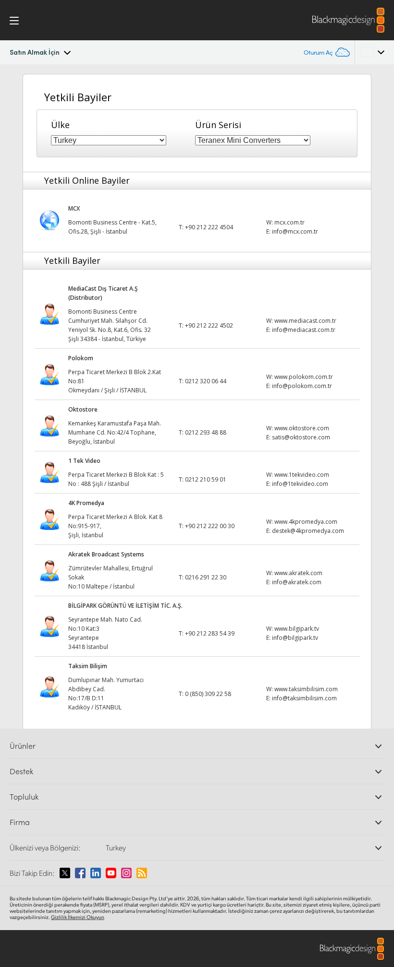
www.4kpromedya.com (305, 522)
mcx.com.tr (289, 222)
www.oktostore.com (301, 428)
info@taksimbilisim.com (304, 698)
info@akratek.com (296, 582)
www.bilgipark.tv (296, 629)
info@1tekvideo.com (300, 484)
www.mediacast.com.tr (305, 321)
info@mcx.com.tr (295, 231)
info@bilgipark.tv (295, 638)
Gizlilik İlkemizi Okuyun (77, 917)
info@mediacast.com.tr (303, 330)
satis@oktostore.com (301, 437)
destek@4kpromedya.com (308, 531)
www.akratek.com (298, 573)
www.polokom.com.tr (303, 377)
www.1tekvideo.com (301, 475)
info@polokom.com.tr (302, 386)
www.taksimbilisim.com (306, 689)
